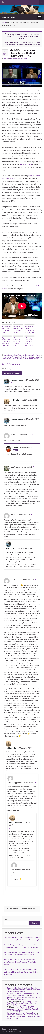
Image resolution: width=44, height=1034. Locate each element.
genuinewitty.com (9, 17)
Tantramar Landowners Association (21, 1013)
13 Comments (12, 364)
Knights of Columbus (26, 357)
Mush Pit (38, 357)
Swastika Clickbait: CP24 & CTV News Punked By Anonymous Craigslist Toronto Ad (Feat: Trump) (23, 1016)
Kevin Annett (14, 58)
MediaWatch (23, 58)
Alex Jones (8, 355)
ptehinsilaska (16, 400)
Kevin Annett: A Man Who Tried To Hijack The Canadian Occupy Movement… (18, 330)
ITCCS (4, 357)
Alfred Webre (18, 355)
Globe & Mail (29, 355)
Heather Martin (17, 380)
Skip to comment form (11, 373)
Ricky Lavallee (34, 359)
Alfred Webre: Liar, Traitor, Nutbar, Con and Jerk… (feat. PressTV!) (17, 341)
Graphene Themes (18, 1031)
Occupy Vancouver (9, 359)
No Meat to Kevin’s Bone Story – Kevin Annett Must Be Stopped (22, 995)
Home (4, 22)
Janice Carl (11, 988)
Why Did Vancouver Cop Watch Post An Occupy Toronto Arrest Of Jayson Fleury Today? (22, 1003)
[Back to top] (39, 1029)
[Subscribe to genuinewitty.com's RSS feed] (3, 2)
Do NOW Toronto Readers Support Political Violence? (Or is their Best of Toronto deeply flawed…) (22, 36)
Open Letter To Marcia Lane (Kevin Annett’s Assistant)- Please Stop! (7, 341)
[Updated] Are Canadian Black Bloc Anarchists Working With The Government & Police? (23, 990)
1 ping (7, 368)
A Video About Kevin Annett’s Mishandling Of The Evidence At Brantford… (23, 997)
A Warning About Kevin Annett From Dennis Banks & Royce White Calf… (29, 341)
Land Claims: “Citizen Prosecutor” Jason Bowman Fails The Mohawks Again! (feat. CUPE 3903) (22, 44)
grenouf (6, 58)
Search (7, 919)
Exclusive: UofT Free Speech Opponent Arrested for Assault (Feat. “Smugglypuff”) (22, 1009)
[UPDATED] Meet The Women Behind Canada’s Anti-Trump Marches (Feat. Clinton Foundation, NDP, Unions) (21, 971)
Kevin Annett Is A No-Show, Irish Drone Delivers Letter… (6, 330)
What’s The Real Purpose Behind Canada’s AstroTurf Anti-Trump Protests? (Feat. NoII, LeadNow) (20, 962)
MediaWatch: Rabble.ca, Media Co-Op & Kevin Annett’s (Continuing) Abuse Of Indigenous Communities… (29, 330)
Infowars (37, 355)
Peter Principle (26, 164)
